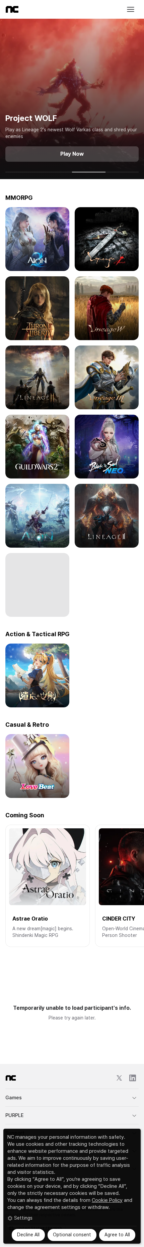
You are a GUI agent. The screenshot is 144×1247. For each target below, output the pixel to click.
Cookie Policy (107, 1200)
